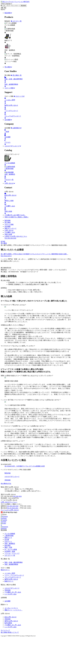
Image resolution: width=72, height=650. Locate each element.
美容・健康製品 (9, 543)
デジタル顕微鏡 (9, 533)
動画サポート (9, 581)
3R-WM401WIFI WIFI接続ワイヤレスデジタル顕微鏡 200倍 (24, 466)
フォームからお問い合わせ (10, 510)
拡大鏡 (6, 539)
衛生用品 (7, 545)
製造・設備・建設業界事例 (13, 562)
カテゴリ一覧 (17, 21)
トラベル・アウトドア (12, 553)
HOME (3, 241)
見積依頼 (7, 590)
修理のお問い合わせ (11, 579)
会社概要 (7, 120)
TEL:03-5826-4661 (12, 508)
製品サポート (5, 570)
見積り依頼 (8, 234)
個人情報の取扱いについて (10, 632)
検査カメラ (8, 537)
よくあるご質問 (9, 573)
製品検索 (23, 5)
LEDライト (8, 541)
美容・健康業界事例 (11, 564)
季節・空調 (8, 547)
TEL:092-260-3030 (12, 506)
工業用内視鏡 (9, 535)
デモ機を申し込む (15, 215)
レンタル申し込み (10, 594)
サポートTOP (19, 96)
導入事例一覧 (17, 75)
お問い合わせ (9, 183)
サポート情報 (9, 88)
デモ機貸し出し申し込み (12, 592)
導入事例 (7, 67)
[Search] (5, 8)
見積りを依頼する (16, 217)
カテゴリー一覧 (9, 555)
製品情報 (7, 13)
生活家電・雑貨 (9, 551)
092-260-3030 (17, 496)
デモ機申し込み (9, 232)
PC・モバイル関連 (10, 549)
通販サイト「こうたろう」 (13, 610)
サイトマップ (5, 630)
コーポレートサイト (11, 608)
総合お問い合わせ (10, 617)
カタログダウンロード (12, 146)
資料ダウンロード (10, 228)
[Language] (2, 8)
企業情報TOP (16, 128)
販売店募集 (8, 623)
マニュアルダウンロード (12, 577)
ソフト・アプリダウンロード (14, 575)
